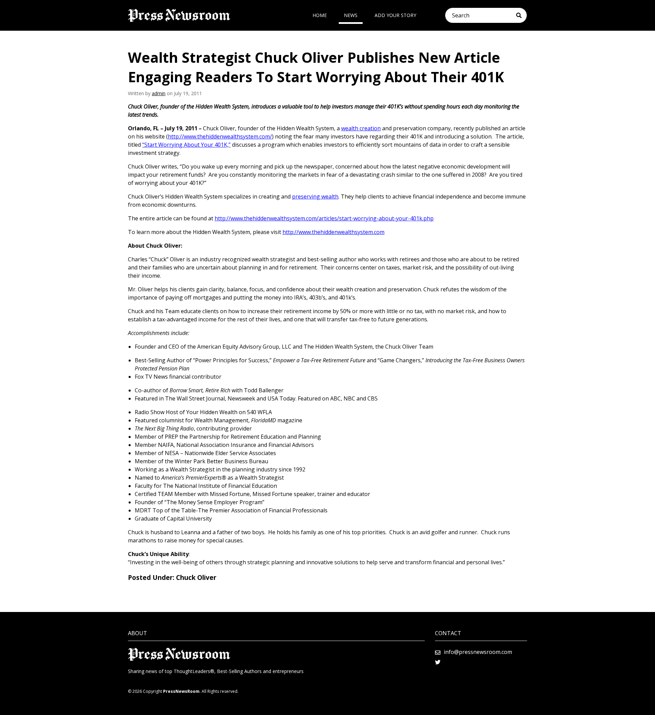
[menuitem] (319, 15)
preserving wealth (315, 196)
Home (319, 15)
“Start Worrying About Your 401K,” (186, 144)
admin (158, 93)
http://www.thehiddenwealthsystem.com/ (220, 136)
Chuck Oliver (196, 577)
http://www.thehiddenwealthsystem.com (333, 232)
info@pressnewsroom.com (478, 652)
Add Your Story (395, 15)
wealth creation (361, 128)
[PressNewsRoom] (179, 15)
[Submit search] (521, 15)
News (351, 15)
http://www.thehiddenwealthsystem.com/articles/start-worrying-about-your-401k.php (324, 218)
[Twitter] (437, 662)
